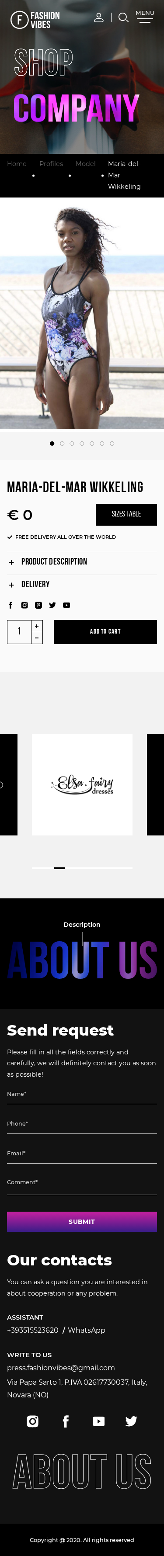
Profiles (51, 164)
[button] (52, 443)
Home (17, 164)
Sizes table (126, 514)
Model (86, 164)
